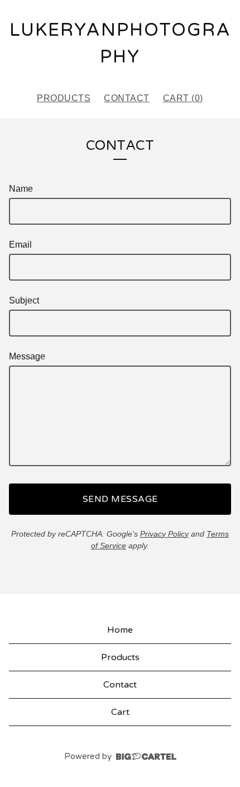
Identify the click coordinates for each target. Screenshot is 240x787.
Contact (127, 98)
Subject (24, 300)
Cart (120, 712)
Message (27, 356)
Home (120, 630)
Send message (120, 499)
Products (63, 98)
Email (20, 244)
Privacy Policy (164, 533)
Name (21, 188)
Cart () (183, 98)
